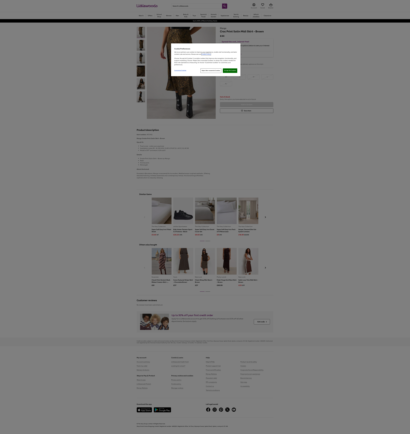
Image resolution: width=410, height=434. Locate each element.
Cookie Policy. (206, 54)
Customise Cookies (180, 70)
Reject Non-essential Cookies (211, 70)
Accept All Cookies (230, 70)
